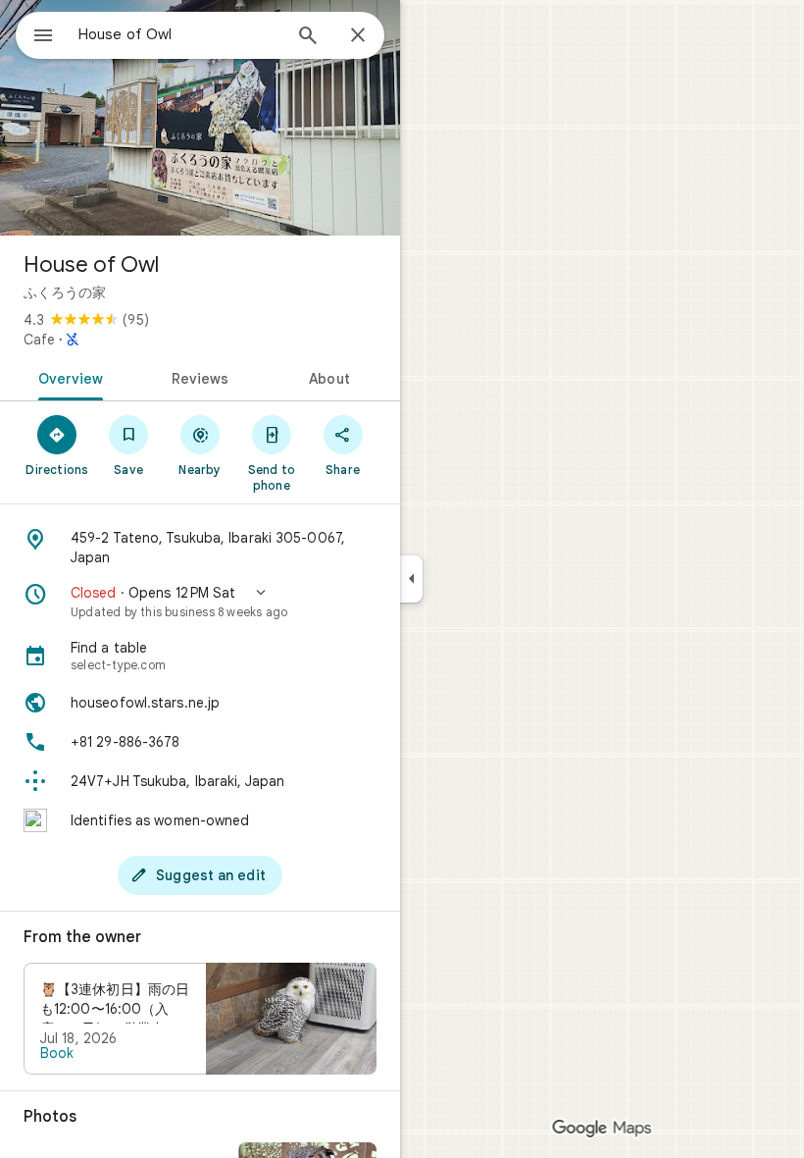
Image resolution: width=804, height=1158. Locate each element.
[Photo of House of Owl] (200, 118)
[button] (200, 601)
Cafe (39, 339)
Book (57, 1053)
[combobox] (179, 34)
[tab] (67, 376)
